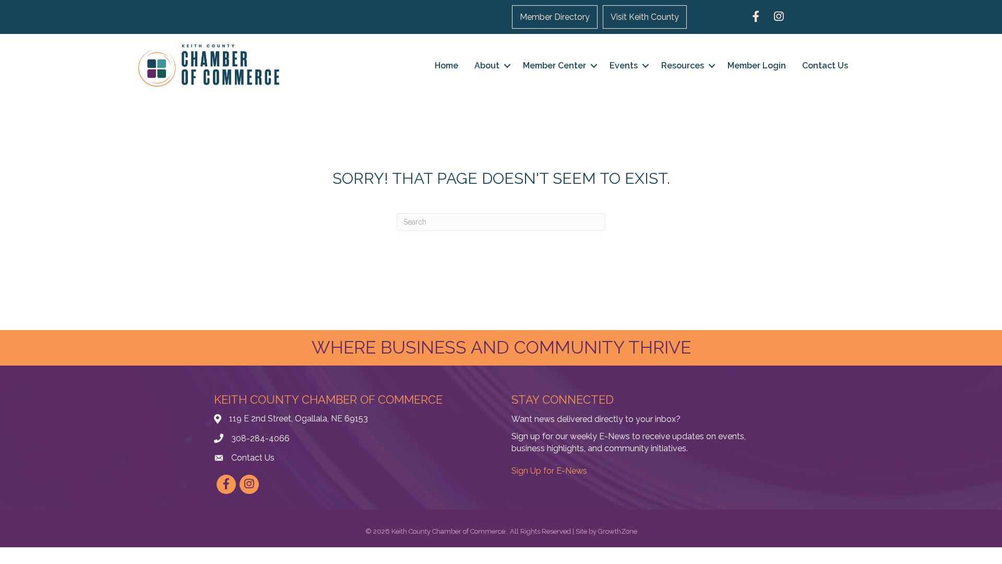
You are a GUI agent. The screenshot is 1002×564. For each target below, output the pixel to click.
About (486, 65)
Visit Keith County (645, 17)
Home (446, 65)
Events (624, 65)
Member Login (756, 65)
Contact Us (825, 65)
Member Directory (555, 17)
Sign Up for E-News (549, 471)
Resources (682, 65)
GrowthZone (617, 531)
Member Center (554, 65)
